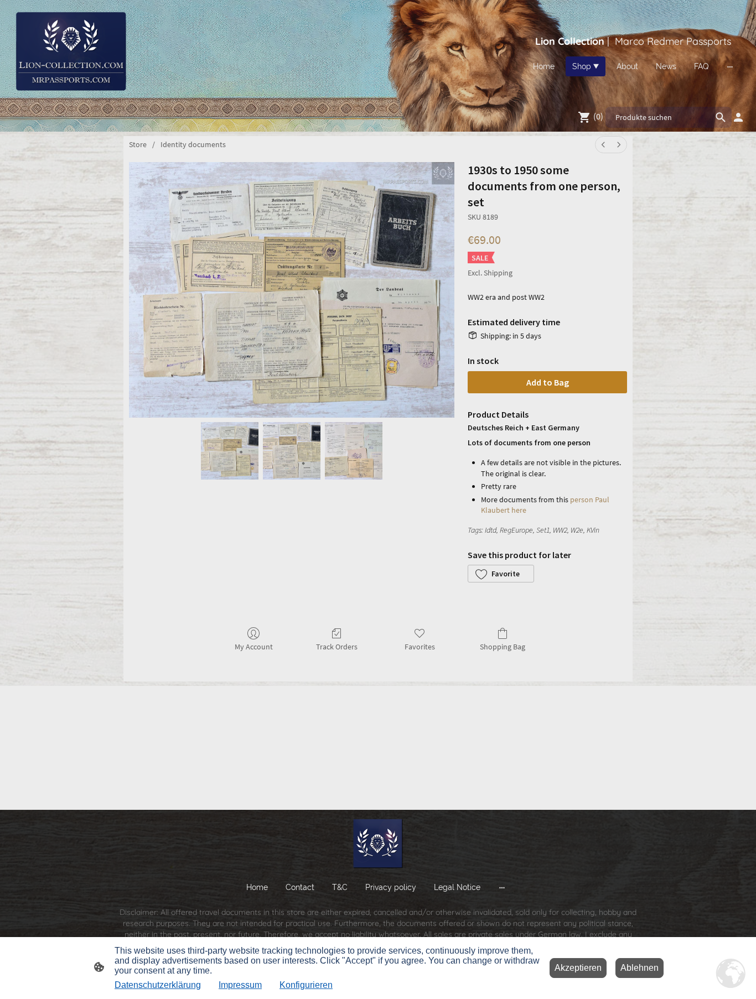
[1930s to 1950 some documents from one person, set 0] (229, 451)
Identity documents (193, 144)
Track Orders (337, 647)
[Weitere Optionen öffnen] (730, 66)
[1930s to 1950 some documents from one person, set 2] (353, 451)
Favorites (420, 647)
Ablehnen (639, 967)
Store (138, 144)
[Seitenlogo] (70, 51)
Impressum (240, 985)
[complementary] (731, 974)
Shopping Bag (502, 647)
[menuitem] (603, 145)
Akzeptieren (578, 967)
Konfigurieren (306, 985)
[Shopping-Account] (738, 117)
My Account (254, 647)
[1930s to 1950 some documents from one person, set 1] (291, 451)
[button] (501, 573)
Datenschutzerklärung (158, 985)
